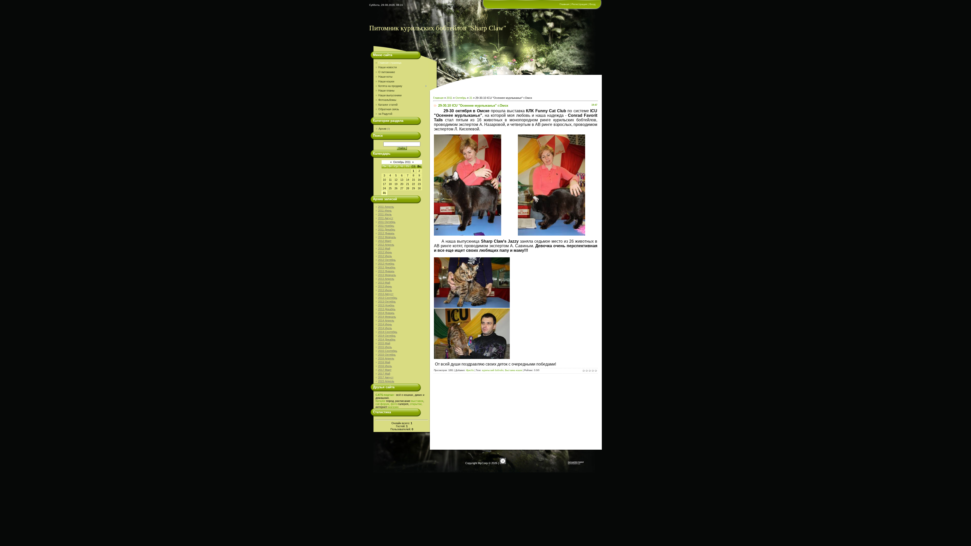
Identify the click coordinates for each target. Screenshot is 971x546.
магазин (393, 406)
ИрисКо (470, 370)
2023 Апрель (386, 381)
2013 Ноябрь (386, 305)
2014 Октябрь (387, 335)
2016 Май (384, 362)
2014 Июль (385, 328)
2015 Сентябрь (387, 350)
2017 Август (385, 377)
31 (384, 192)
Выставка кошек (513, 370)
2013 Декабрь (386, 309)
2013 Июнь (385, 286)
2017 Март (384, 369)
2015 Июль (385, 347)
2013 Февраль (387, 275)
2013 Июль (385, 290)
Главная (564, 4)
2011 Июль (385, 214)
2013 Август (385, 293)
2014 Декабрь (386, 339)
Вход (592, 4)
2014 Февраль (387, 316)
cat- (378, 403)
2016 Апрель (386, 358)
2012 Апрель (386, 244)
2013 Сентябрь (387, 297)
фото (394, 403)
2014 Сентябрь (387, 331)
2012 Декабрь (386, 267)
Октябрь (460, 97)
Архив (382, 128)
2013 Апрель (386, 278)
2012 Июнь (385, 252)
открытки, (416, 403)
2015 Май (384, 343)
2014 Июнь (385, 324)
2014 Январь (386, 312)
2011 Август (385, 218)
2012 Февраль (387, 237)
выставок (417, 400)
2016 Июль (385, 366)
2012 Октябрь (387, 259)
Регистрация (579, 4)
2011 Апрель (386, 206)
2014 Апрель (386, 320)
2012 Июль (385, 256)
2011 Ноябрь (386, 225)
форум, (385, 403)
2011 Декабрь (386, 229)
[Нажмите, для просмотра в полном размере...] (467, 234)
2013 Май (384, 282)
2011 (449, 97)
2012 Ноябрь (386, 263)
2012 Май (384, 248)
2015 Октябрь (387, 354)
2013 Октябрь (387, 301)
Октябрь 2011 (402, 162)
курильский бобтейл (492, 370)
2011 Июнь (385, 210)
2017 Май (384, 373)
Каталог (380, 400)
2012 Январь (386, 233)
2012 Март (384, 240)
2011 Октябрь (386, 221)
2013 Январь (386, 271)
